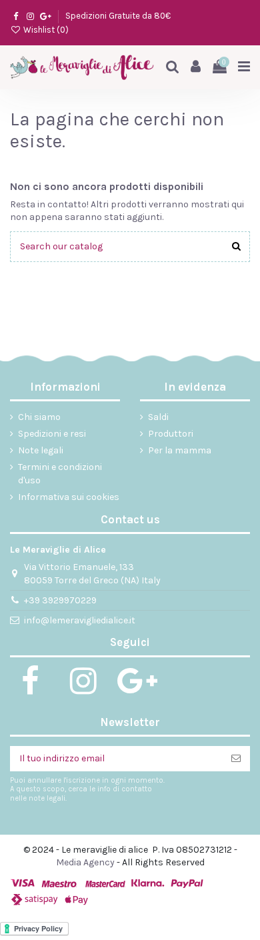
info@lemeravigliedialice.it (79, 620)
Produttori (170, 433)
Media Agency (85, 862)
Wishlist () (45, 30)
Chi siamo (39, 417)
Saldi (158, 417)
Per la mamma (179, 450)
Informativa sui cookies (68, 497)
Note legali (40, 450)
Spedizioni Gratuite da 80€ (118, 16)
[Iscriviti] (236, 758)
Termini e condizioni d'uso (60, 473)
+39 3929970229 (60, 600)
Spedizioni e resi (52, 433)
